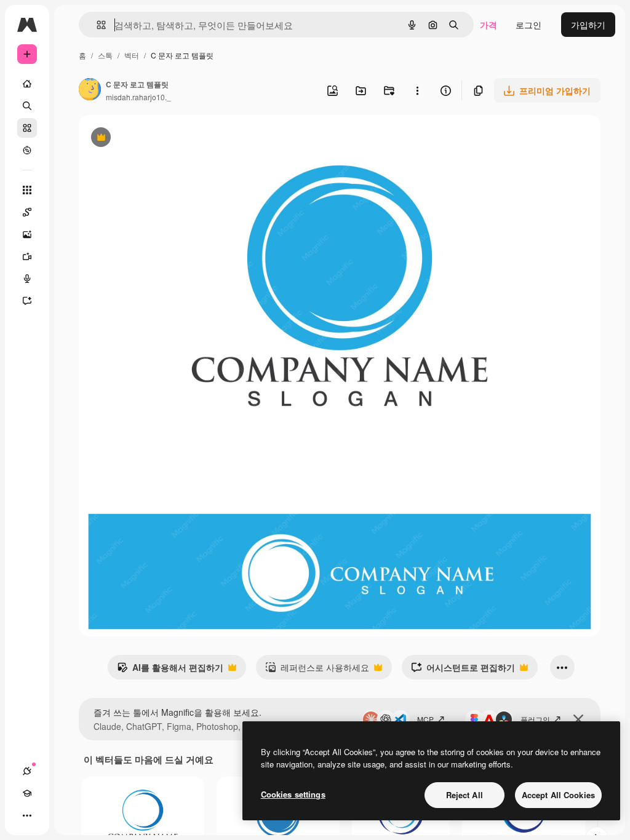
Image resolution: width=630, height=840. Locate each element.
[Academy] (27, 793)
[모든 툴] (27, 190)
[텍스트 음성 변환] (27, 278)
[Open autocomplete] (96, 25)
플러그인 (535, 719)
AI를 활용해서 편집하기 (170, 670)
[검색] (27, 106)
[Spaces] (27, 212)
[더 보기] (27, 815)
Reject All (464, 795)
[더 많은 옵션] (417, 90)
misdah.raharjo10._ (138, 97)
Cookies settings (293, 794)
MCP (425, 719)
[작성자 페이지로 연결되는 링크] (90, 90)
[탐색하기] (27, 150)
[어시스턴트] (27, 301)
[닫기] (578, 719)
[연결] (27, 771)
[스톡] (27, 128)
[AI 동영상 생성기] (27, 256)
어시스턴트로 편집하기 (463, 670)
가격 (488, 24)
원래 (149, 138)
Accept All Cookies (558, 795)
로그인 (528, 24)
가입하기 (588, 24)
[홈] (27, 83)
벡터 (131, 55)
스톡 (105, 55)
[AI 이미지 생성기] (27, 234)
